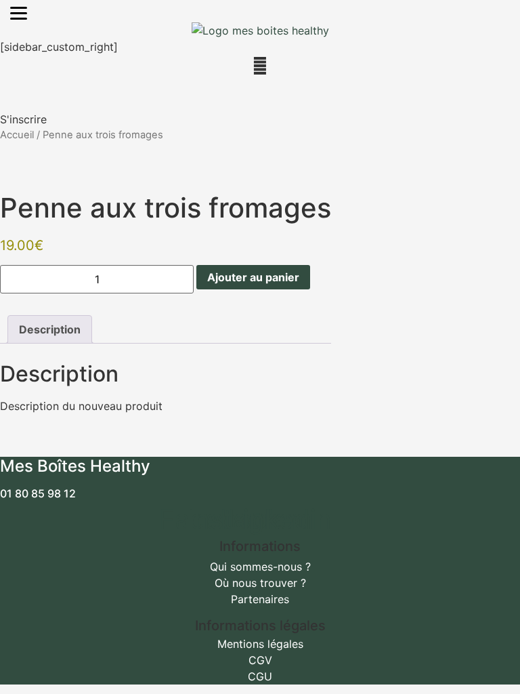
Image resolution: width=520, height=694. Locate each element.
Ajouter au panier (253, 277)
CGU (260, 676)
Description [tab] (50, 329)
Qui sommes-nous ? (260, 566)
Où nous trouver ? (260, 583)
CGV (260, 660)
